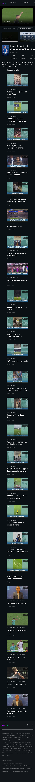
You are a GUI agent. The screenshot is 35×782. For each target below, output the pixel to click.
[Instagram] (28, 725)
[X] (32, 725)
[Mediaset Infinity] (4, 3)
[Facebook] (23, 725)
